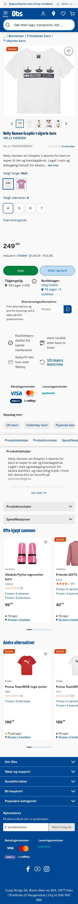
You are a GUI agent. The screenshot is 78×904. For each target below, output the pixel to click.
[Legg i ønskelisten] (68, 51)
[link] (61, 147)
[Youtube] (37, 869)
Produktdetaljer (16, 440)
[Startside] (24, 13)
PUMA (8, 681)
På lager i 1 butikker (19, 619)
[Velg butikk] (53, 13)
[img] (27, 588)
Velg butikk (49, 285)
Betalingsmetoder (23, 386)
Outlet (22, 255)
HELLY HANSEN (14, 138)
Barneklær (16, 36)
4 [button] (8, 208)
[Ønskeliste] (63, 13)
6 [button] (30, 208)
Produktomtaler (45, 440)
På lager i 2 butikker (19, 737)
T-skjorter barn (14, 41)
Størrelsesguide (15, 220)
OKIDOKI (10, 569)
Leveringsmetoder (55, 386)
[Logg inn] (43, 13)
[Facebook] (28, 869)
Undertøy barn (37, 425)
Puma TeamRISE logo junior (26, 687)
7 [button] (41, 208)
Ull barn (12, 425)
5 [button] (19, 208)
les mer (53, 165)
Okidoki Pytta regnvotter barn (24, 577)
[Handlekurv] (72, 13)
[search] (8, 25)
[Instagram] (47, 869)
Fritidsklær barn (39, 36)
